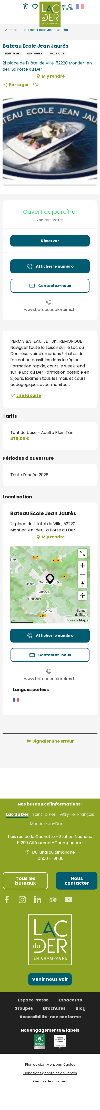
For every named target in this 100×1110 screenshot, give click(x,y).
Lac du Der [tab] (17, 814)
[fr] (80, 7)
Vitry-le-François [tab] (76, 814)
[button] (80, 7)
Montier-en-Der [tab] (46, 824)
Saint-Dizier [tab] (44, 814)
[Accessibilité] (25, 6)
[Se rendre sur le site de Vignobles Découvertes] (40, 1041)
